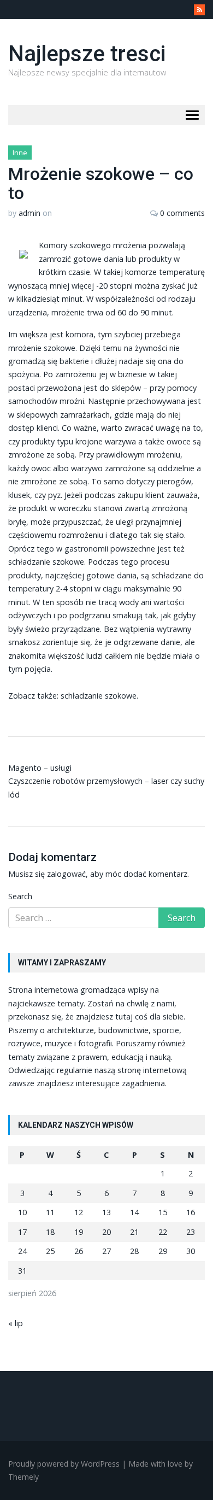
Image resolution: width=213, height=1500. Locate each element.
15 (162, 1212)
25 (50, 1251)
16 (190, 1212)
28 (134, 1251)
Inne (20, 152)
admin (29, 213)
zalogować (66, 874)
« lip (15, 1323)
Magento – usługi (40, 768)
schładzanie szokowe (99, 695)
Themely (23, 1477)
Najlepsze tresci (86, 54)
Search (20, 896)
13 (106, 1212)
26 (78, 1251)
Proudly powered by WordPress (64, 1463)
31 (22, 1270)
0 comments (182, 213)
